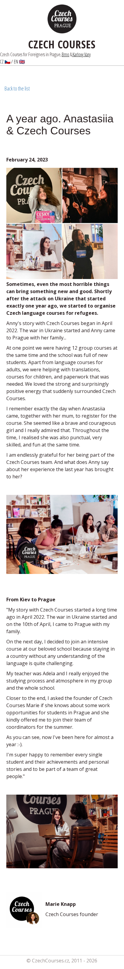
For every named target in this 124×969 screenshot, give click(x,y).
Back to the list (17, 88)
